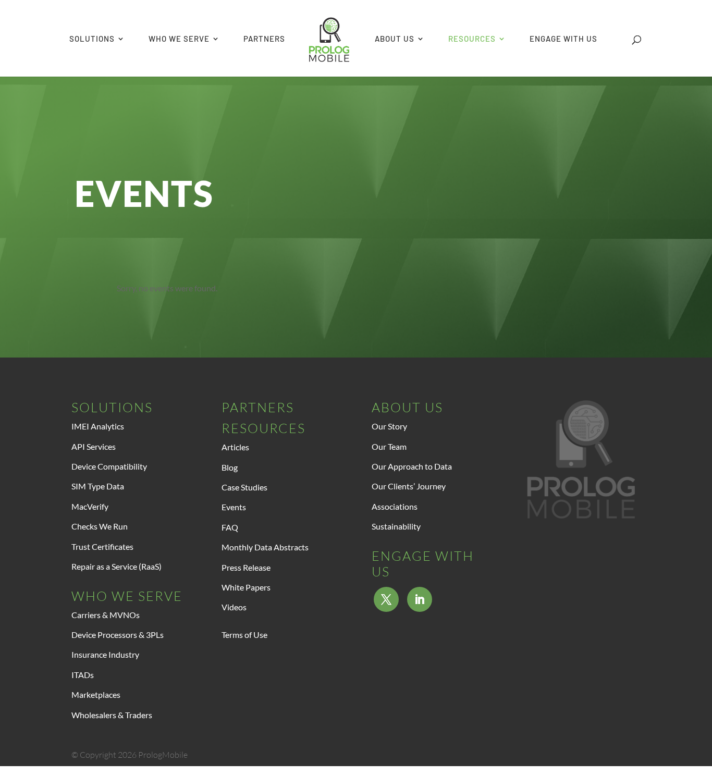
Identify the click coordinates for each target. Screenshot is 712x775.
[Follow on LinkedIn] (419, 599)
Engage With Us (423, 564)
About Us (407, 407)
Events (234, 507)
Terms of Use (244, 634)
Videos (234, 607)
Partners (258, 407)
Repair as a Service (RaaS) (116, 566)
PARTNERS (264, 39)
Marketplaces (95, 694)
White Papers (246, 587)
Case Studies (244, 487)
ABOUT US (394, 39)
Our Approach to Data (412, 466)
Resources (263, 428)
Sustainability (396, 526)
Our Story (389, 426)
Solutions (112, 407)
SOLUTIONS (92, 39)
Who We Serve (126, 596)
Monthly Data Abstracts (265, 547)
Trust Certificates (102, 546)
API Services (93, 446)
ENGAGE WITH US (563, 39)
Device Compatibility (109, 466)
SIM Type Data (97, 486)
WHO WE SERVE (179, 39)
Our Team (389, 446)
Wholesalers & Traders (111, 715)
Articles (235, 447)
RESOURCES (472, 39)
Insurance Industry (105, 654)
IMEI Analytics (97, 426)
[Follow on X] (386, 599)
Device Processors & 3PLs (117, 634)
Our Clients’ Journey (409, 486)
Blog (230, 467)
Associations (395, 506)
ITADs (82, 675)
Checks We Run (99, 526)
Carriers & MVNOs (105, 615)
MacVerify (89, 506)
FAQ (230, 527)
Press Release (246, 567)
